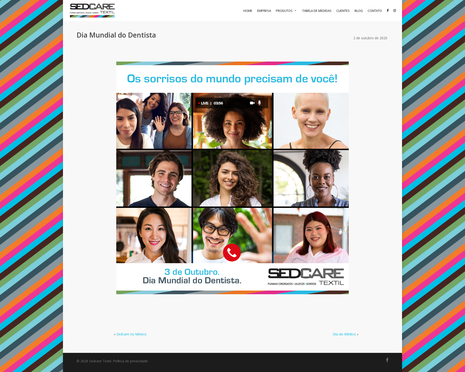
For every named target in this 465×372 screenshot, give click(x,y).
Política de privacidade (130, 361)
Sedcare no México (131, 334)
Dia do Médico (344, 334)
